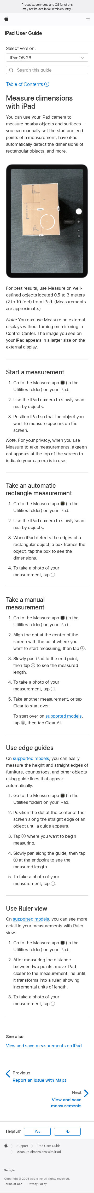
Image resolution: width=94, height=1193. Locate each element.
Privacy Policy (37, 1184)
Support (22, 1146)
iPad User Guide (23, 33)
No (68, 1131)
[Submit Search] (11, 70)
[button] (28, 84)
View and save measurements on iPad (44, 1045)
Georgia (9, 1170)
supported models (63, 716)
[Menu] (87, 19)
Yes (37, 1131)
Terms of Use (13, 1184)
